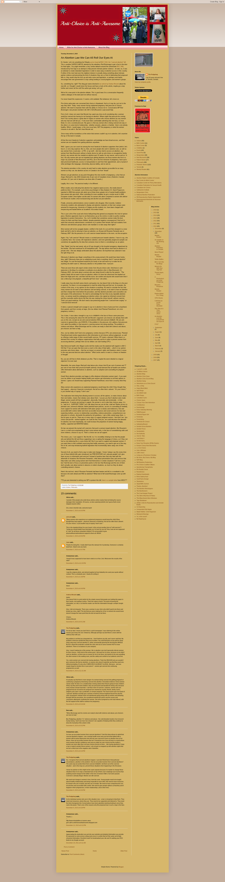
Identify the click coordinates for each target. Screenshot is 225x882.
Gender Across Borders (144, 426)
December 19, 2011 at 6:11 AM (76, 843)
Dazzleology (140, 407)
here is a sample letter (109, 480)
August (157, 332)
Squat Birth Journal (143, 484)
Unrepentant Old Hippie (144, 509)
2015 (155, 212)
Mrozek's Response (159, 285)
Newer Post (65, 851)
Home (61, 47)
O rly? (156, 324)
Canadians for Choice (143, 187)
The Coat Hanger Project (144, 493)
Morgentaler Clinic (142, 192)
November (158, 231)
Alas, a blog (140, 386)
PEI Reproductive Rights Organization (149, 197)
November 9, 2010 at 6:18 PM (75, 751)
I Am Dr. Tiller (141, 436)
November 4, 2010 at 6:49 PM (75, 588)
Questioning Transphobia (145, 467)
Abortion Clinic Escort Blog (145, 378)
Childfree (139, 148)
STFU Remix (159, 298)
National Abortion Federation (146, 195)
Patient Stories (141, 160)
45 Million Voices (142, 371)
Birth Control (140, 143)
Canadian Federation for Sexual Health (149, 185)
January (158, 351)
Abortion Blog (141, 374)
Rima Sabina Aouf (142, 476)
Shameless (140, 481)
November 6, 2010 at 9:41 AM (75, 622)
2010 (155, 226)
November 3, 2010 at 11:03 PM (76, 563)
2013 (155, 218)
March (157, 346)
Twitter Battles (159, 259)
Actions (68, 487)
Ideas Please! (159, 252)
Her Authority (141, 433)
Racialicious (140, 472)
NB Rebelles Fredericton (144, 462)
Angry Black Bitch (142, 388)
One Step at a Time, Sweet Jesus (159, 311)
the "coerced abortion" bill (117, 62)
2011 (155, 223)
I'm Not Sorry (141, 441)
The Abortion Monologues (145, 488)
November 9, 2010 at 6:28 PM (75, 808)
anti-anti (69, 517)
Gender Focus (141, 429)
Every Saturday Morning (144, 410)
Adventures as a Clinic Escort (146, 383)
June (157, 337)
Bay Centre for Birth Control (145, 180)
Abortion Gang (141, 381)
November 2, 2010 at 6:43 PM (75, 510)
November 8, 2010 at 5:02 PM (75, 725)
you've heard (94, 62)
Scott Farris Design (143, 479)
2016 (155, 210)
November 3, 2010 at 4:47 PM (75, 549)
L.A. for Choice (141, 448)
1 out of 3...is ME (142, 369)
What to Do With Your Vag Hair (159, 268)
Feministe (140, 417)
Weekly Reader (141, 169)
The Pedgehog (71, 628)
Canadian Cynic (142, 398)
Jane (67, 542)
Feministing (140, 419)
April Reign (140, 390)
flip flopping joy (141, 519)
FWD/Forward (141, 412)
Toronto (139, 167)
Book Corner (141, 145)
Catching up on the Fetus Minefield (158, 303)
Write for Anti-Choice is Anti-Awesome (81, 47)
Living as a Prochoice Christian (146, 455)
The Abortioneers (142, 491)
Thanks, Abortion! (142, 486)
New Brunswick (141, 157)
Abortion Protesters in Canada (159, 247)
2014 (155, 215)
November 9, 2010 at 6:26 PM (75, 790)
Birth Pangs (140, 395)
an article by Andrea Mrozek (109, 84)
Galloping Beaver (142, 424)
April (156, 343)
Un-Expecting (141, 507)
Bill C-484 (120, 66)
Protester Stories (142, 164)
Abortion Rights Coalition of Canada (148, 178)
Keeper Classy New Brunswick (146, 445)
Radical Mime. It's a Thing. (159, 294)
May (156, 340)
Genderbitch (140, 431)
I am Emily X (140, 438)
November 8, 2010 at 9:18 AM (75, 704)
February (158, 348)
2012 (155, 221)
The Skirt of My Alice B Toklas (146, 496)
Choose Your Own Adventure (146, 402)
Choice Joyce (141, 400)
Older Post (123, 851)
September (158, 327)
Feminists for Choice (143, 421)
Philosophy (74, 487)
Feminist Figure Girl (143, 414)
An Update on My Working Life (159, 241)
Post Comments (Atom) (77, 854)
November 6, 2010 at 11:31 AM (76, 671)
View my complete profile (143, 82)
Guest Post (140, 152)
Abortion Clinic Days (143, 376)
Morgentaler (140, 155)
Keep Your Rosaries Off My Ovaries (148, 443)
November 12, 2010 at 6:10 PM (76, 825)
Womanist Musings (143, 514)
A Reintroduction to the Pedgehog (159, 279)
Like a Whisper (141, 450)
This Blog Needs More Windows (147, 498)
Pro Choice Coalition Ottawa (146, 464)
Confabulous (141, 405)
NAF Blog (140, 460)
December (158, 228)
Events (139, 150)
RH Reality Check (142, 469)
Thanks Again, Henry (159, 273)
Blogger (121, 867)
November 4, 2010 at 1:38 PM (75, 577)
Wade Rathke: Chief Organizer (146, 512)
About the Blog (103, 47)
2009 (155, 354)
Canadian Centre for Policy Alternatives (149, 183)
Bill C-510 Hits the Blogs (159, 262)
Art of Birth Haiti (141, 393)
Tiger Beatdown (142, 500)
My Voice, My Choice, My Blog (146, 457)
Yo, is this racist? (142, 516)
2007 (155, 360)
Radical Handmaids (143, 474)
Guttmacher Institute (143, 190)
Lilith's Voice (140, 453)
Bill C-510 (104, 62)
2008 (155, 357)
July (156, 335)
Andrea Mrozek (71, 595)
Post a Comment (69, 847)
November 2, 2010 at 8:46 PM (75, 536)
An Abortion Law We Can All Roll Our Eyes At (159, 319)
